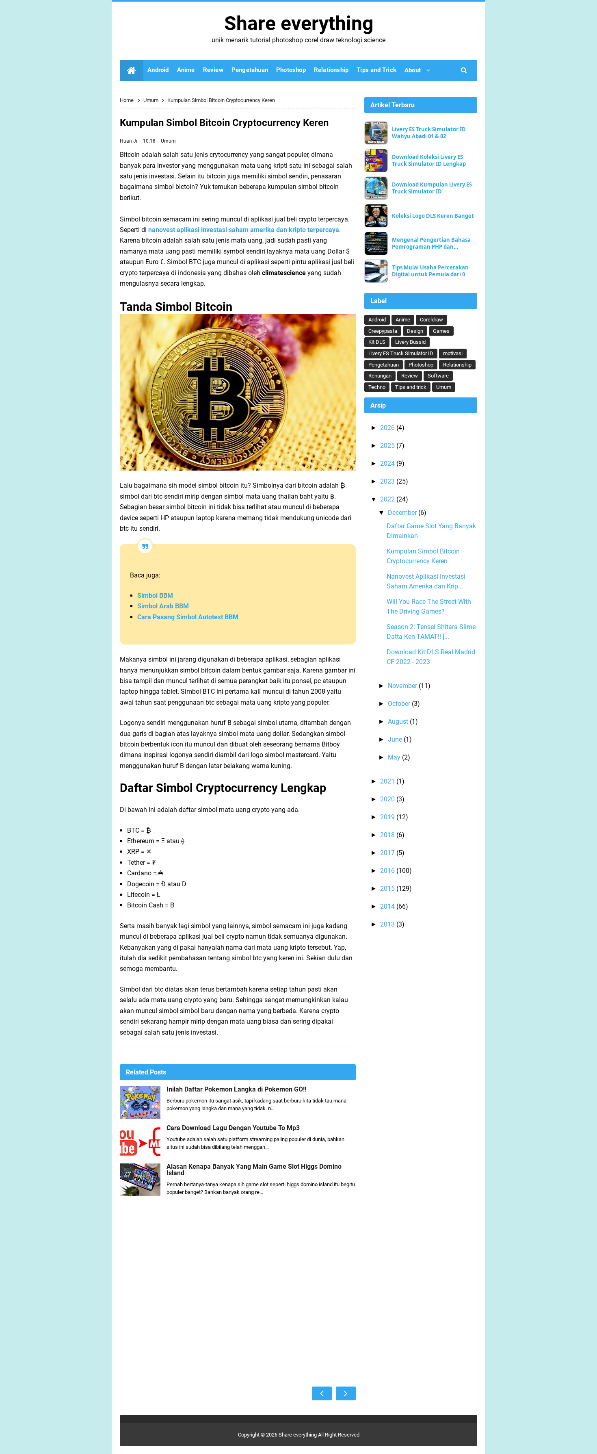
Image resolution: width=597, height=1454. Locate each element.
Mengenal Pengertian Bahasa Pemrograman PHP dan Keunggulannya (431, 243)
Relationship (457, 365)
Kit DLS (376, 342)
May (395, 757)
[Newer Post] (322, 1393)
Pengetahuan (383, 365)
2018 (388, 835)
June (396, 739)
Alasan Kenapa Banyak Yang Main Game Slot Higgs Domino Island (254, 1169)
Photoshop (421, 365)
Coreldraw (431, 320)
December (403, 512)
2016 (388, 871)
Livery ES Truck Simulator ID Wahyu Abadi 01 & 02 (429, 133)
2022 (388, 499)
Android (377, 320)
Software (438, 376)
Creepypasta (382, 331)
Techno (376, 387)
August (399, 721)
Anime (403, 320)
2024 (388, 463)
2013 (388, 924)
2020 (388, 799)
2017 (388, 853)
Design (415, 331)
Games (441, 331)
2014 (388, 906)
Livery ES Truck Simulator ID (400, 353)
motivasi (453, 353)
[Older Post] (346, 1393)
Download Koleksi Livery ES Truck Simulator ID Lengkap (429, 160)
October (400, 703)
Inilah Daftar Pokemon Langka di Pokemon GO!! (236, 1089)
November (403, 686)
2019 (388, 817)
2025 (388, 445)
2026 (388, 428)
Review (409, 376)
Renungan (380, 376)
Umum (168, 141)
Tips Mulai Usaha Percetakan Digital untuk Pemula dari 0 (430, 271)
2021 (388, 781)
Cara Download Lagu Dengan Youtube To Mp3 (233, 1128)
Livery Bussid (410, 342)
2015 (388, 888)
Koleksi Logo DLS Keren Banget (433, 216)
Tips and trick (410, 387)
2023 (388, 481)
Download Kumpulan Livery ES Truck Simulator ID (432, 188)
